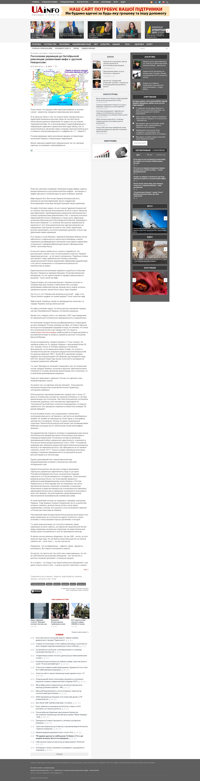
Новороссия (81, 584)
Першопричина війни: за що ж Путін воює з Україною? (113, 72)
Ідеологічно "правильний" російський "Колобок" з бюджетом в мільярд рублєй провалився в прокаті (115, 83)
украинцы (65, 584)
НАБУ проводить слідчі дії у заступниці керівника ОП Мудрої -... (127, 35)
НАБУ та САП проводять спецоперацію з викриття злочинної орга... (155, 35)
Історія (85, 762)
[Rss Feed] (151, 2)
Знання (115, 44)
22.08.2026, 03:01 (102, 125)
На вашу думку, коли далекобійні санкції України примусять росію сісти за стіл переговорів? (150, 103)
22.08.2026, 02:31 (102, 133)
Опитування (150, 97)
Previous (31, 31)
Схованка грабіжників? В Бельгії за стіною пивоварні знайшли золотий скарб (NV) (111, 106)
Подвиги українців (88, 48)
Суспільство (50, 44)
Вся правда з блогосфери (39, 53)
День (138, 155)
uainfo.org (52, 770)
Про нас (33, 773)
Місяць (149, 155)
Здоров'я (139, 44)
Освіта (90, 762)
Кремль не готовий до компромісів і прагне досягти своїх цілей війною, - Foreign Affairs (153, 86)
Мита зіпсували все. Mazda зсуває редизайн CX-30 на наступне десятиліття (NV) (112, 99)
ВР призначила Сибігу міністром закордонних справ (70, 34)
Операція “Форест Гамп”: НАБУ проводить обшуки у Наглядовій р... (99, 35)
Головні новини (40, 762)
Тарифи (76, 48)
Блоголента (134, 762)
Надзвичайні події (81, 44)
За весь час (161, 155)
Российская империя (38, 584)
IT (97, 762)
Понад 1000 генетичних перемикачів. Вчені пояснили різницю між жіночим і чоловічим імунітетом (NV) (111, 129)
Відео (123, 2)
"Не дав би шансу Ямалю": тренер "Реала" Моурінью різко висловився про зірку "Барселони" (148, 194)
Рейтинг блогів (143, 762)
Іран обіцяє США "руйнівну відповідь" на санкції (54, 703)
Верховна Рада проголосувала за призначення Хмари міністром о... (42, 35)
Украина (49, 584)
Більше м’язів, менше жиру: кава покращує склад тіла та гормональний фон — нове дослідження (148, 185)
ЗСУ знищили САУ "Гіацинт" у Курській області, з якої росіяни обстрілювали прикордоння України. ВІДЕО (156, 261)
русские (72, 584)
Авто (94, 762)
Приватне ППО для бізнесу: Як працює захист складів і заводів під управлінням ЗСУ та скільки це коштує (155, 74)
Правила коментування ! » (80, 632)
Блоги (110, 57)
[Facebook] (155, 2)
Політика (36, 44)
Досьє (96, 2)
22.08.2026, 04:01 (102, 109)
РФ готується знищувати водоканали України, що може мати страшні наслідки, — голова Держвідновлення (149, 170)
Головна (35, 2)
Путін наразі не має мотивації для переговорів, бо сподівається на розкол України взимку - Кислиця (149, 161)
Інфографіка (110, 141)
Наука (80, 762)
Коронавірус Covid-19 (62, 48)
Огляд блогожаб (67, 2)
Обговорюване (143, 150)
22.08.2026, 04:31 (102, 102)
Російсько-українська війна (42, 48)
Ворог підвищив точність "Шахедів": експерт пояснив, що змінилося (39, 623)
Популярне (159, 150)
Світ (96, 44)
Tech (126, 44)
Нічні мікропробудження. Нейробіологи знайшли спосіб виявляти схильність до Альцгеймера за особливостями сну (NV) (111, 113)
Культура (105, 44)
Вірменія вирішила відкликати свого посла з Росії (54, 732)
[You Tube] (163, 2)
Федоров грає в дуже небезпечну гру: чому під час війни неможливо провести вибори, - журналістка (155, 63)
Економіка (64, 44)
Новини (59, 635)
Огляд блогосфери (50, 2)
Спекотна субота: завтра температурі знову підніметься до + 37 (60, 673)
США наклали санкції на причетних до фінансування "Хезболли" (60, 742)
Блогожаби (106, 2)
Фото (116, 2)
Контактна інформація (42, 773)
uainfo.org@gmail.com (56, 773)
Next (168, 31)
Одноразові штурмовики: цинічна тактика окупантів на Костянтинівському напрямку (115, 63)
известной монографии (46, 332)
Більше (59, 754)
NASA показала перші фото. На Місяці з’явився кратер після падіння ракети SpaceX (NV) (109, 121)
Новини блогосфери (55, 53)
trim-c (86, 569)
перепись (57, 584)
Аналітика (150, 57)
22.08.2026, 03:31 (102, 117)
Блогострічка (81, 2)
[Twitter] (159, 2)
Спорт (149, 44)
